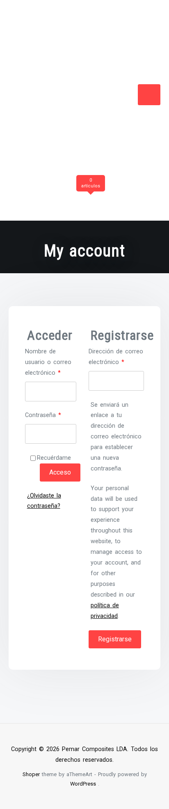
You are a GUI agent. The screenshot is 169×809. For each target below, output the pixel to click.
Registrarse (115, 639)
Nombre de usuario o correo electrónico (50, 361)
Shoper (31, 774)
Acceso (60, 472)
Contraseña (50, 414)
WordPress (83, 784)
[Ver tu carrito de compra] (89, 196)
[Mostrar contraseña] (67, 434)
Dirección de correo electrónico (116, 356)
